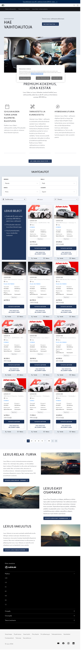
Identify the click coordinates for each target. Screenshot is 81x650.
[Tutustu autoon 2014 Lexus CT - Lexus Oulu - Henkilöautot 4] (14, 385)
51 (49, 441)
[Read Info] (36, 244)
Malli (42, 179)
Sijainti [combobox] (44, 192)
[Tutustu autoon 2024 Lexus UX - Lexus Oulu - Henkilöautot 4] (66, 212)
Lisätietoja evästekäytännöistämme (37, 73)
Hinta (6, 187)
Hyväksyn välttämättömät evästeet (43, 78)
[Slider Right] (51, 211)
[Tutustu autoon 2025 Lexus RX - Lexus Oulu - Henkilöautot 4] (40, 268)
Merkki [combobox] (7, 183)
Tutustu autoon (40, 248)
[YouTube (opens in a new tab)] (58, 643)
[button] (6, 5)
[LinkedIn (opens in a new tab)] (73, 643)
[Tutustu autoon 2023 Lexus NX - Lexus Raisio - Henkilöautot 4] (66, 327)
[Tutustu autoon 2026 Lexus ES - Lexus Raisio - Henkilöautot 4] (40, 385)
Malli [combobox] (43, 183)
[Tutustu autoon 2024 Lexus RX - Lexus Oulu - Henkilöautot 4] (14, 268)
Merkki (6, 179)
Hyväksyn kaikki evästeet (57, 78)
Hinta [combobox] (6, 192)
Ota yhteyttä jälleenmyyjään (40, 253)
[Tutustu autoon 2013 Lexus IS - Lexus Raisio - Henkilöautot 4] (14, 327)
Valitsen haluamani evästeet (25, 78)
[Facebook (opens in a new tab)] (63, 643)
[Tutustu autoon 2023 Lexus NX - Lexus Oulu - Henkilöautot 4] (66, 268)
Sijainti (43, 187)
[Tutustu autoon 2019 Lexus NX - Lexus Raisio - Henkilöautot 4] (66, 385)
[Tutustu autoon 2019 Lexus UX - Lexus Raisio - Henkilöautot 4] (40, 212)
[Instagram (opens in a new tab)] (68, 643)
